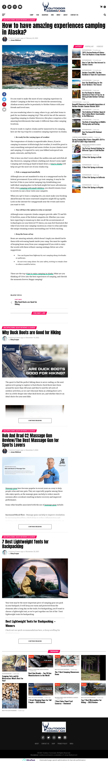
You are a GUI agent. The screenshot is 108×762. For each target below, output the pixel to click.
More (58, 15)
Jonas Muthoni (16, 40)
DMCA (71, 743)
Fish (37, 15)
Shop (53, 743)
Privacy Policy (62, 743)
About (65, 15)
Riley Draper (15, 339)
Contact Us (74, 15)
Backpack (45, 15)
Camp (31, 15)
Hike (52, 15)
